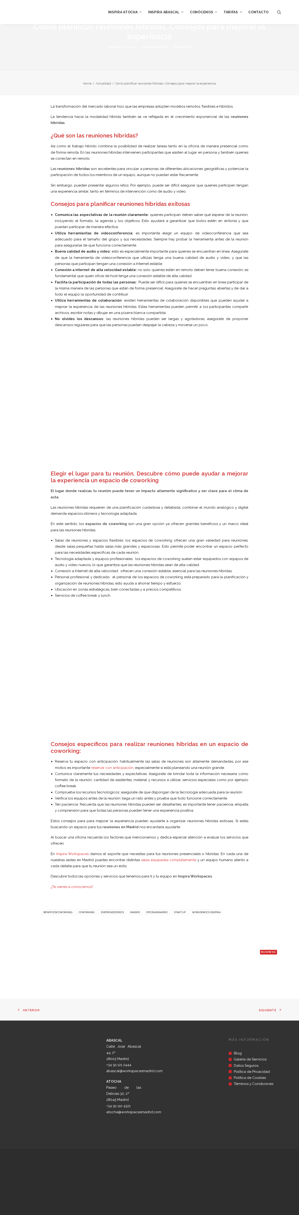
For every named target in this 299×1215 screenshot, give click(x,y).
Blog (238, 1053)
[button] (279, 12)
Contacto (258, 12)
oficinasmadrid (156, 912)
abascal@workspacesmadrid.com (134, 1071)
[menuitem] (125, 12)
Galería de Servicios (250, 1059)
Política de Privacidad (252, 1072)
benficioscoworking (57, 912)
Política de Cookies (250, 1078)
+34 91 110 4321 (118, 1106)
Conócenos (201, 12)
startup (180, 912)
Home (87, 83)
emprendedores (112, 912)
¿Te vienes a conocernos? (72, 887)
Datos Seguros (246, 1066)
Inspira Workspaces (72, 854)
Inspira (185, 47)
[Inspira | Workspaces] (33, 12)
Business (268, 952)
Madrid (135, 912)
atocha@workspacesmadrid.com (133, 1112)
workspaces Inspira (206, 912)
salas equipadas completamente (168, 860)
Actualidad (157, 47)
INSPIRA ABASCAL (164, 12)
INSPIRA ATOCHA (123, 12)
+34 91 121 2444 (118, 1065)
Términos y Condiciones (253, 1084)
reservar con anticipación (112, 768)
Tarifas (231, 12)
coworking (87, 912)
